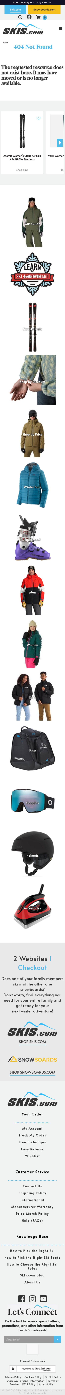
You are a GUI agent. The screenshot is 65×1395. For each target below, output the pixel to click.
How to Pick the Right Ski (32, 1251)
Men (32, 592)
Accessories (32, 908)
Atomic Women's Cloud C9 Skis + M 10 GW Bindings (22, 157)
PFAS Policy (28, 1384)
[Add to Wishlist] (38, 116)
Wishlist (32, 1156)
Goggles (32, 803)
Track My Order (32, 1135)
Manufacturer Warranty (32, 1207)
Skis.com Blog (32, 1275)
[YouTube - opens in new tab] (43, 1298)
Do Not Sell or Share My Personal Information (33, 1379)
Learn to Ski (32, 277)
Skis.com (15, 9)
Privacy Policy (13, 1377)
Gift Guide (32, 224)
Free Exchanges (32, 1142)
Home (5, 42)
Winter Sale (32, 487)
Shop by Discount (32, 382)
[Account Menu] (29, 17)
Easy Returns (32, 1149)
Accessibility (46, 1384)
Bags (32, 750)
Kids (32, 698)
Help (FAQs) (32, 1221)
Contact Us (32, 1186)
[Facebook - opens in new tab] (21, 1298)
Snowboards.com (44, 9)
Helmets (32, 856)
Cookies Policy (32, 1377)
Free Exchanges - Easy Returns (32, 2)
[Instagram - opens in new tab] (32, 1298)
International (32, 1200)
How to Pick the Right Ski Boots (32, 1258)
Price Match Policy (32, 1214)
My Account (32, 1128)
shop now (22, 169)
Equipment (32, 540)
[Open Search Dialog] (20, 17)
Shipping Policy (32, 1193)
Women (32, 645)
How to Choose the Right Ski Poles (32, 1266)
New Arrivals (32, 329)
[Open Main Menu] (54, 28)
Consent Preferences (32, 1361)
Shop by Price (32, 435)
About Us (32, 1282)
